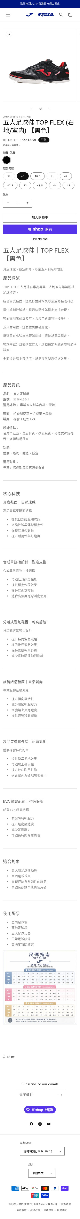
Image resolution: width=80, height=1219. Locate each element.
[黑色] (6, 160)
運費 (16, 145)
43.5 (40, 185)
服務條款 (62, 1210)
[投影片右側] (49, 109)
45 (68, 185)
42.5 (10, 185)
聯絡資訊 (49, 1210)
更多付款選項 (40, 239)
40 (22, 176)
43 (25, 185)
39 (10, 177)
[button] (8, 14)
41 (54, 177)
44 (55, 185)
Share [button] (11, 1056)
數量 (6, 194)
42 (65, 176)
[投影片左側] (30, 109)
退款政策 (22, 1210)
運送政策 (35, 1210)
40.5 (37, 176)
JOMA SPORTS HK (26, 1204)
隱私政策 (66, 1204)
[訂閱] (60, 1095)
